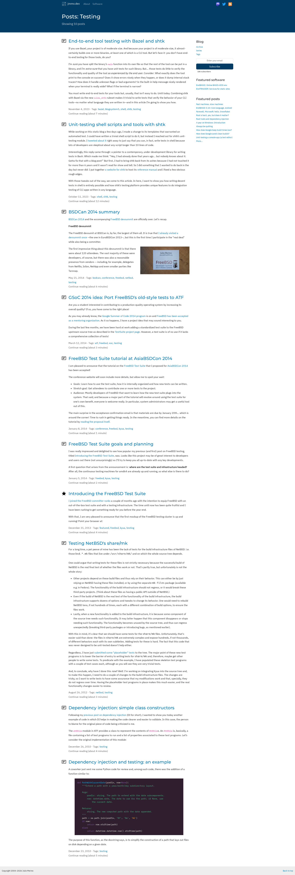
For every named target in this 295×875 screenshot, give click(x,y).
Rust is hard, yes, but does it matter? (212, 115)
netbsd (129, 277)
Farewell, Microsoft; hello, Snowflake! (213, 111)
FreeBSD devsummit (121, 219)
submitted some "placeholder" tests (114, 652)
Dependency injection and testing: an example (120, 762)
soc (111, 343)
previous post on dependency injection (105, 714)
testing (137, 109)
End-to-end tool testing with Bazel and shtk (117, 41)
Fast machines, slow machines (209, 104)
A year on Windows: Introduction (210, 122)
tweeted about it (97, 140)
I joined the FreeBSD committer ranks (89, 500)
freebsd (120, 277)
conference (108, 277)
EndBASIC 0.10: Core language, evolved (214, 107)
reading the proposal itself (95, 421)
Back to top (288, 870)
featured (104, 527)
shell (123, 109)
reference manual (147, 169)
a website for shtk (115, 169)
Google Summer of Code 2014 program (124, 316)
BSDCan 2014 (76, 219)
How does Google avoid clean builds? (212, 133)
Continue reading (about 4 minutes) (88, 532)
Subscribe (214, 66)
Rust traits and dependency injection (212, 119)
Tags (198, 54)
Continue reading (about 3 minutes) (88, 347)
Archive (199, 46)
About (86, 3)
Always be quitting (204, 126)
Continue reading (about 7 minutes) (88, 113)
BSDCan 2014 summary (94, 211)
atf (96, 343)
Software (97, 3)
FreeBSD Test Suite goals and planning (111, 444)
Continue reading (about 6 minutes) (88, 286)
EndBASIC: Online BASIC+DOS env (211, 85)
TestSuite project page (127, 331)
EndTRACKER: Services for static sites (213, 88)
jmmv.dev (73, 3)
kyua (121, 428)
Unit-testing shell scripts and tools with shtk (117, 124)
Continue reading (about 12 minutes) (89, 201)
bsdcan (97, 277)
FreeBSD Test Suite (134, 365)
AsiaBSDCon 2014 (177, 365)
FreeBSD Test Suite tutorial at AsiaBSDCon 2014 (120, 358)
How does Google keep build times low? (214, 130)
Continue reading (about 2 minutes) (88, 482)
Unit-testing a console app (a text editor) (214, 137)
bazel (101, 109)
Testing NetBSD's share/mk (98, 543)
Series (199, 50)
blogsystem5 (112, 109)
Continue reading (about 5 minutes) (88, 855)
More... (199, 141)
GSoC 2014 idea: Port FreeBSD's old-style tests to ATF (126, 297)
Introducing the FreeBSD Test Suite (94, 455)
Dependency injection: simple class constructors (121, 707)
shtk (129, 109)
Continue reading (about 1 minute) (88, 433)
